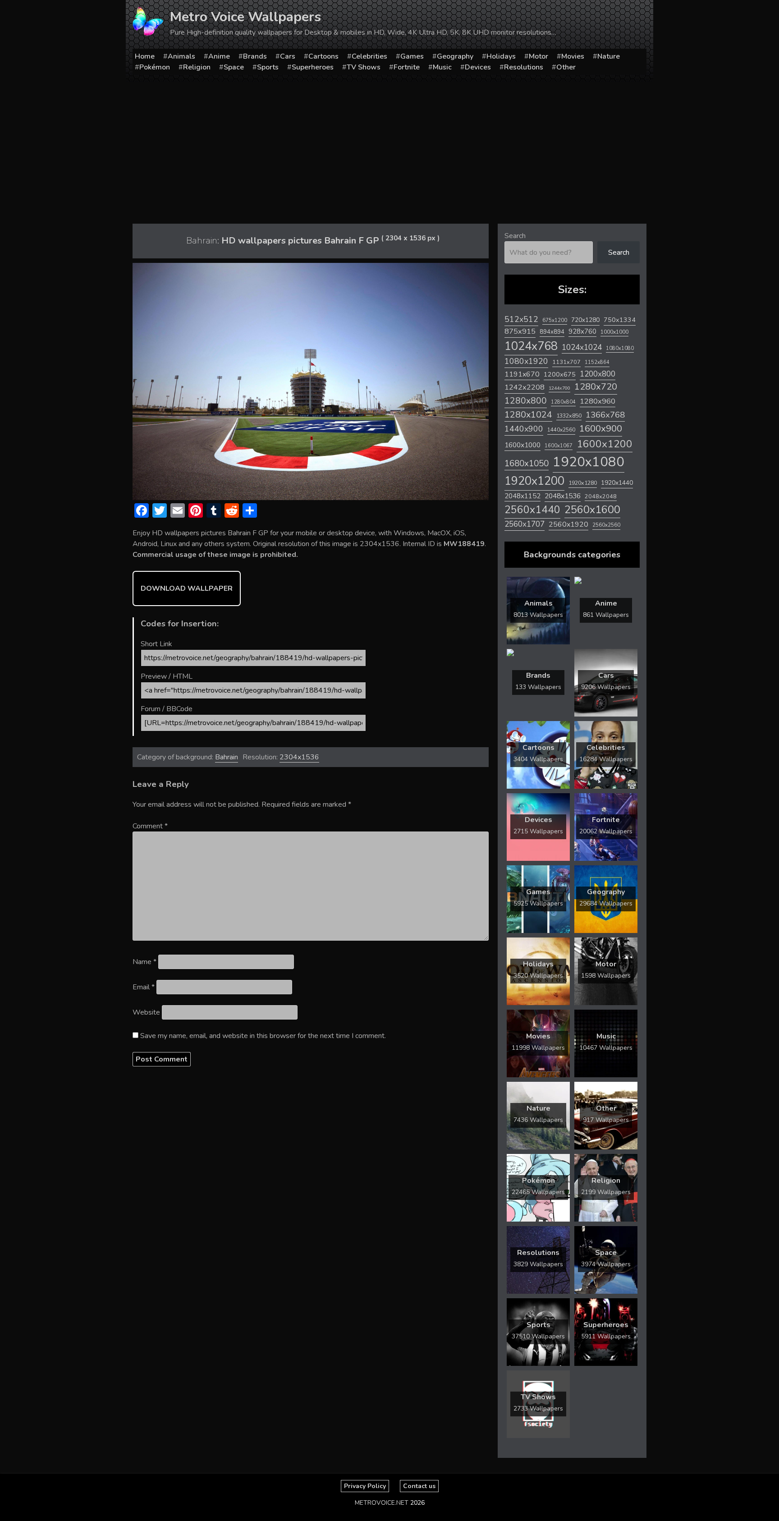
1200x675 (560, 374)
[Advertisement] (389, 149)
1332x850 (569, 415)
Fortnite (407, 67)
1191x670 (522, 374)
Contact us (419, 1486)
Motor (538, 56)
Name (144, 962)
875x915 (520, 331)
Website (146, 1012)
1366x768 (605, 415)
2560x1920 (568, 524)
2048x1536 (563, 496)
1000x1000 (614, 331)
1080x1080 (620, 348)
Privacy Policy (365, 1486)
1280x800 (525, 401)
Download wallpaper (187, 588)
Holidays (501, 56)
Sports (268, 67)
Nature (608, 56)
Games (412, 56)
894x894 (552, 331)
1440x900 (523, 428)
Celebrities (369, 56)
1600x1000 (522, 445)
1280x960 (597, 401)
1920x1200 (534, 481)
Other (566, 67)
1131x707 (566, 362)
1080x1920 (526, 361)
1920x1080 (588, 462)
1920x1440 (617, 482)
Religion (197, 67)
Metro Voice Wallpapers (245, 17)
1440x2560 (561, 429)
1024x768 (531, 346)
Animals (181, 56)
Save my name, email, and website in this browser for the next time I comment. (263, 1036)
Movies (572, 56)
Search (515, 236)
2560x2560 (606, 525)
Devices (478, 67)
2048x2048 (601, 496)
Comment (150, 826)
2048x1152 (522, 496)
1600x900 (600, 428)
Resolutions (523, 67)
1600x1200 (604, 444)
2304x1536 (299, 757)
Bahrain (226, 757)
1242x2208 (524, 387)
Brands (255, 56)
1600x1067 (559, 445)
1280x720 (595, 387)
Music (442, 67)
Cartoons (323, 56)
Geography (455, 56)
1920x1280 (582, 483)
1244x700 (559, 388)
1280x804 (563, 402)
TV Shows (363, 67)
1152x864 (597, 362)
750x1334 (620, 320)
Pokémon (154, 67)
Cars (287, 56)
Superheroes (313, 67)
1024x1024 (582, 347)
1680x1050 (526, 463)
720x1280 (585, 320)
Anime (219, 56)
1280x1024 (528, 415)
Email (144, 987)
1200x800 (597, 373)
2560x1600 (592, 509)
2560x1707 (524, 524)
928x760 (582, 331)
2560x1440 (532, 510)
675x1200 (554, 320)
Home (145, 56)
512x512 (521, 319)
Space (234, 67)
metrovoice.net (381, 1502)
